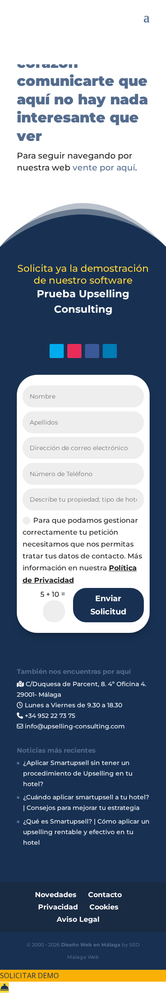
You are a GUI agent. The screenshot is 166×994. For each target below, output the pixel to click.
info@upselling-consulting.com (74, 726)
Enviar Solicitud (108, 605)
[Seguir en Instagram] (74, 351)
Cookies (104, 907)
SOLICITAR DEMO (29, 975)
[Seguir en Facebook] (92, 351)
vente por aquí (104, 168)
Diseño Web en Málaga (90, 945)
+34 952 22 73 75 (49, 716)
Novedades (56, 895)
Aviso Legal (78, 919)
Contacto (105, 895)
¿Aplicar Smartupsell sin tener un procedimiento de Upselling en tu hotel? (77, 773)
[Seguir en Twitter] (57, 351)
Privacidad (58, 907)
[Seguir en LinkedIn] (110, 351)
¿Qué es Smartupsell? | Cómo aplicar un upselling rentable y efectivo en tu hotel (86, 831)
